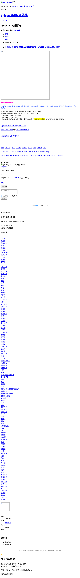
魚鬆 (2, 148)
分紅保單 (4, 363)
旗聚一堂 (4, 274)
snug (47, 152)
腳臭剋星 (20, 152)
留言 (19, 178)
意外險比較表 (5, 361)
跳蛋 (2, 472)
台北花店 (4, 414)
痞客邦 (15, 178)
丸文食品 (13, 152)
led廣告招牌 (5, 426)
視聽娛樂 (17, 30)
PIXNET (25, 550)
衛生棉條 (9, 155)
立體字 (3, 419)
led (2, 430)
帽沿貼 (3, 241)
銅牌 (2, 421)
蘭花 (2, 372)
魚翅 (2, 302)
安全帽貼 (4, 257)
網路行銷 (50, 155)
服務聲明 (58, 550)
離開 (11, 574)
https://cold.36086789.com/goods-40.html (13, 126)
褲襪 (2, 451)
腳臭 (25, 152)
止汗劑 (3, 264)
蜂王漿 (3, 349)
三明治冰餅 (5, 253)
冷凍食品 (4, 300)
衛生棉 (3, 155)
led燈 (2, 428)
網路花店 (4, 407)
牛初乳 (3, 351)
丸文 (44, 148)
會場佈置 (4, 412)
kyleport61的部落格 (14, 15)
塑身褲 (3, 495)
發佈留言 (4, 198)
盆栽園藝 (4, 368)
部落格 (7, 36)
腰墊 (2, 382)
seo (55, 155)
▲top (2, 183)
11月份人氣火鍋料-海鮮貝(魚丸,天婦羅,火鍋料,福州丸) (32, 47)
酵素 (2, 356)
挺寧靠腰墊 (5, 377)
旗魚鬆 (7, 148)
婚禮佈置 (4, 409)
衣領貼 (3, 238)
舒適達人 (16, 155)
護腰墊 (3, 384)
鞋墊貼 (3, 269)
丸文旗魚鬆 (5, 152)
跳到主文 (4, 20)
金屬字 (3, 423)
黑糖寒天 (4, 391)
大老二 (3, 458)
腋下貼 (3, 262)
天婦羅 (6, 136)
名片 (6, 39)
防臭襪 (3, 250)
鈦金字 (3, 435)
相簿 (6, 34)
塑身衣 (3, 493)
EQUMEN (4, 497)
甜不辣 (30, 148)
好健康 (3, 342)
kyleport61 (4, 166)
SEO (2, 402)
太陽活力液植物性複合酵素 (10, 389)
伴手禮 (39, 148)
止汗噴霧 (4, 267)
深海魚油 (4, 354)
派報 (2, 416)
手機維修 (4, 477)
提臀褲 (3, 499)
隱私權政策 (51, 550)
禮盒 (34, 148)
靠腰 (2, 379)
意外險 (3, 358)
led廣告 (3, 432)
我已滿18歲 (5, 574)
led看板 (3, 437)
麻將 (2, 456)
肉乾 (2, 288)
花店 (2, 405)
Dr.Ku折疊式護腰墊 (7, 375)
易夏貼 (42, 152)
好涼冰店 (4, 255)
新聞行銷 (60, 155)
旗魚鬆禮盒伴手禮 (22, 130)
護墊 (21, 155)
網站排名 (4, 401)
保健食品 (4, 344)
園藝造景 (4, 365)
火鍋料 (11, 136)
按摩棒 (3, 470)
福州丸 (16, 136)
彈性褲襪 (4, 453)
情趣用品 (4, 467)
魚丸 (2, 136)
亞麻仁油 (4, 346)
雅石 (2, 370)
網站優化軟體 (5, 396)
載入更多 (4, 186)
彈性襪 (36, 152)
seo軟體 (3, 398)
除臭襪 (30, 152)
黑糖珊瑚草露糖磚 (7, 393)
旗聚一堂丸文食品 (7, 130)
